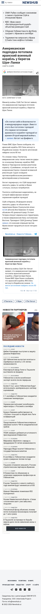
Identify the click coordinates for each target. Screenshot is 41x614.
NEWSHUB (30, 2)
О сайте (36, 585)
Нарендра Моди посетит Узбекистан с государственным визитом (19, 450)
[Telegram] (11, 589)
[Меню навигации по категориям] (2, 2)
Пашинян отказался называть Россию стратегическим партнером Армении (19, 466)
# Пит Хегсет (30, 301)
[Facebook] (20, 589)
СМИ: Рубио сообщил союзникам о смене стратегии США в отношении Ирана (20, 15)
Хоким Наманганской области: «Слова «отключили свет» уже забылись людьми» (19, 501)
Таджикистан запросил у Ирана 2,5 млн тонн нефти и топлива (20, 38)
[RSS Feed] (29, 589)
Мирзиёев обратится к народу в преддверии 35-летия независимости (19, 442)
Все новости (20, 528)
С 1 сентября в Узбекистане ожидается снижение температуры (20, 397)
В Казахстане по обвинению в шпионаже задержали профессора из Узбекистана (19, 475)
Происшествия (8, 585)
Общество (14, 383)
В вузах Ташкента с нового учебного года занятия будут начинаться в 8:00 (19, 484)
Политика (14, 438)
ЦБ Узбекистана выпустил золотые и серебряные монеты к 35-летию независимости (19, 361)
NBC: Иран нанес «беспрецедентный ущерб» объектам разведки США (18, 24)
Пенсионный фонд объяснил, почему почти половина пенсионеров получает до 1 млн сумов (20, 512)
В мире (13, 402)
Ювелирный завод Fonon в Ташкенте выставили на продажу (19, 371)
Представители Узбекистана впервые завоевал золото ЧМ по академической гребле (20, 424)
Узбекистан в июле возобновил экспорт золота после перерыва (17, 379)
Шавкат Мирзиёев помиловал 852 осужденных (18, 492)
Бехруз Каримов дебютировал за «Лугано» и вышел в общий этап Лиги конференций (19, 414)
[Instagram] (16, 589)
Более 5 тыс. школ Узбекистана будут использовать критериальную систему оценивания (19, 388)
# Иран (19, 301)
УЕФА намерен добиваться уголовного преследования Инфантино (20, 434)
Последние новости (13, 346)
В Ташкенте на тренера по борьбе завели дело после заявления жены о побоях (19, 522)
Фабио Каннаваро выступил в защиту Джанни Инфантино (19, 352)
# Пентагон (8, 301)
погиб (4, 210)
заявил (5, 223)
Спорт (13, 349)
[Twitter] (24, 589)
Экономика (15, 357)
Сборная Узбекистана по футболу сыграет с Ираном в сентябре (21, 32)
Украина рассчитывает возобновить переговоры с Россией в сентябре (18, 405)
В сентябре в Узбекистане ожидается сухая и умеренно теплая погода (19, 458)
